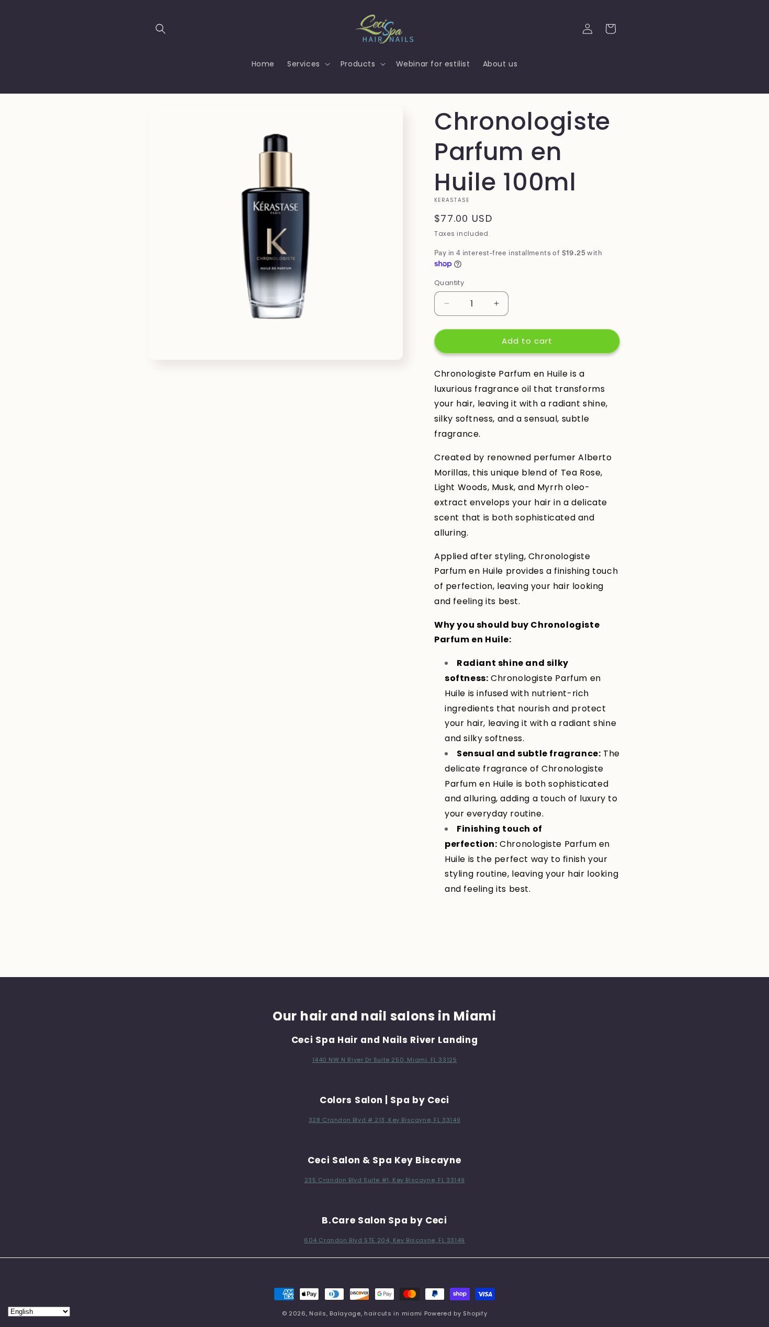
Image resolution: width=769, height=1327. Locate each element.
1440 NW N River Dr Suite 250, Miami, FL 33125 (384, 1060)
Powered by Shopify (456, 1313)
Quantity (449, 283)
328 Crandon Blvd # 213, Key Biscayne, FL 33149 (385, 1120)
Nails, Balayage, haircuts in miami (365, 1313)
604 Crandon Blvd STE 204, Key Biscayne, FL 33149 (384, 1240)
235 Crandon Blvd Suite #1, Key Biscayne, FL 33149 (384, 1180)
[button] (160, 28)
